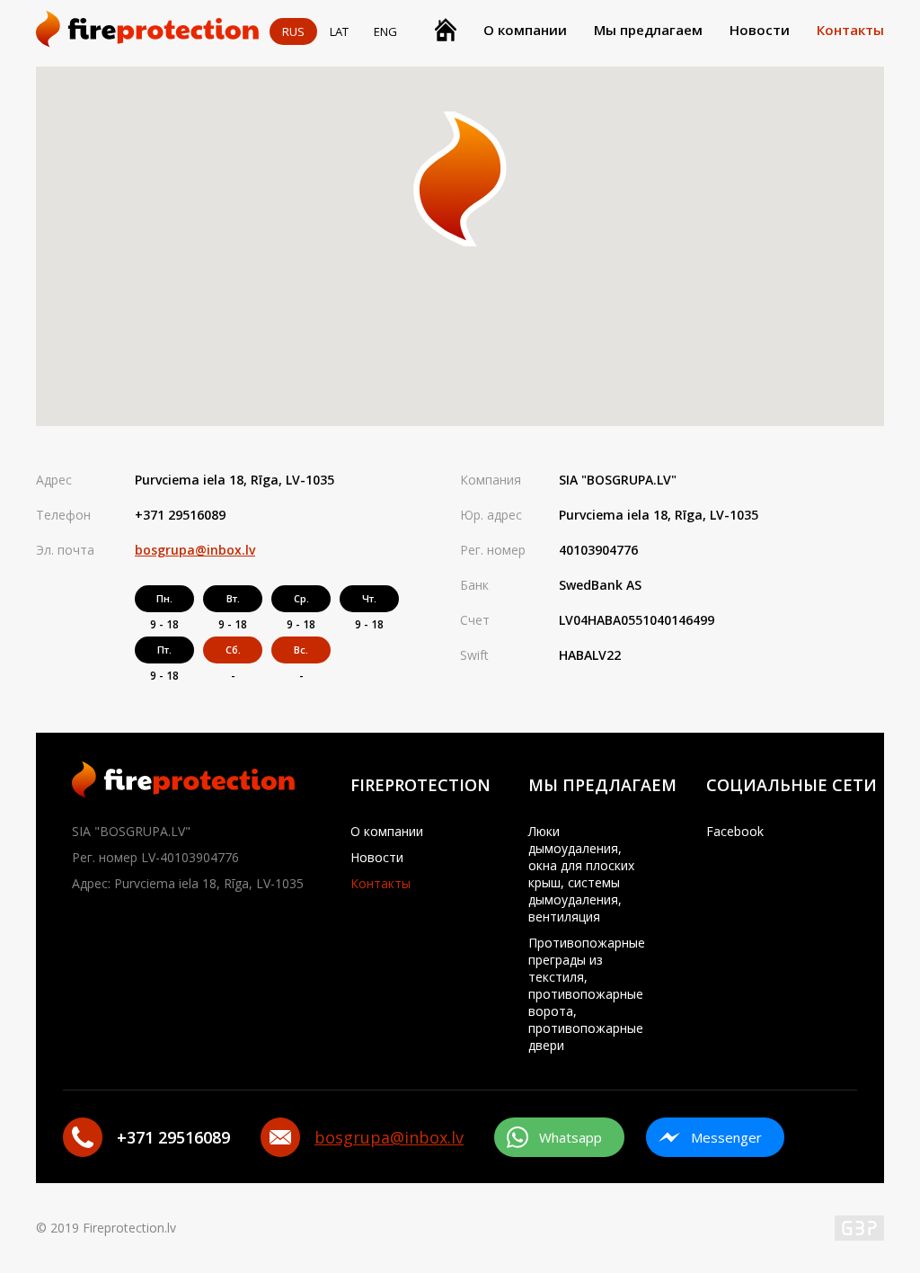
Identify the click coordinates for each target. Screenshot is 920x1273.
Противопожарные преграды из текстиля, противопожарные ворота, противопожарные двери (586, 994)
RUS (293, 31)
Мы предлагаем (648, 30)
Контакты (850, 30)
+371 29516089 (180, 514)
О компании (525, 30)
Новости (760, 30)
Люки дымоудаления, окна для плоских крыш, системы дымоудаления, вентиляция (581, 874)
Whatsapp (570, 1137)
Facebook (735, 831)
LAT (339, 31)
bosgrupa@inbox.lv (195, 549)
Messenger (726, 1137)
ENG (385, 31)
